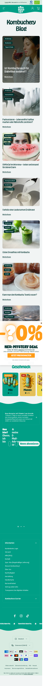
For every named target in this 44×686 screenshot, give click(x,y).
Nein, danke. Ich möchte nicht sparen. (21, 360)
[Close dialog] (41, 323)
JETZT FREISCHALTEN (21, 355)
